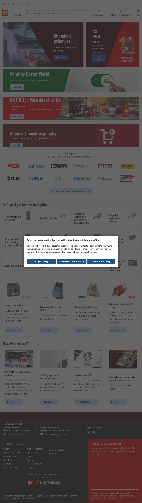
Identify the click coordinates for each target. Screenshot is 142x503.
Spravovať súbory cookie (71, 261)
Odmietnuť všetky (101, 261)
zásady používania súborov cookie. (84, 252)
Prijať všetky (41, 261)
